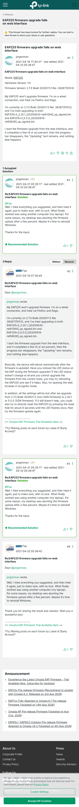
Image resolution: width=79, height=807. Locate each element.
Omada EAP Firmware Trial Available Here (33, 421)
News (59, 754)
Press (60, 748)
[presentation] (9, 60)
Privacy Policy (11, 764)
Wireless (9, 14)
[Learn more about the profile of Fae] (10, 272)
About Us (9, 748)
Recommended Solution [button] (23, 244)
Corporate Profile (12, 754)
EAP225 (18, 77)
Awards (60, 759)
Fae (24, 270)
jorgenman (22, 56)
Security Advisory (66, 764)
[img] (62, 153)
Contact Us (9, 759)
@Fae (8, 203)
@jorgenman (18, 292)
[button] (5, 5)
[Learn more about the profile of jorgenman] (10, 60)
